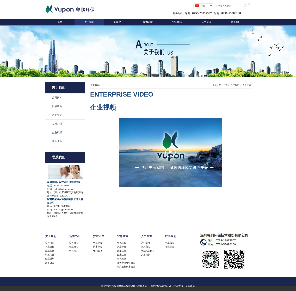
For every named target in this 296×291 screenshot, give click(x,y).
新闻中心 (74, 236)
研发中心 (97, 242)
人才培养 (145, 254)
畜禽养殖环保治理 (126, 262)
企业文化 (49, 250)
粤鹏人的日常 (148, 250)
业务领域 (122, 236)
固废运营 (121, 254)
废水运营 (121, 250)
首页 (225, 85)
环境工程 (121, 242)
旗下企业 (49, 262)
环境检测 (121, 258)
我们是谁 (145, 242)
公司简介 (49, 242)
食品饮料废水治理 (126, 266)
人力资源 (146, 236)
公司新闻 (73, 242)
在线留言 (169, 246)
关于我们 (235, 85)
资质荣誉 (49, 254)
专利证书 (97, 250)
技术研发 (98, 236)
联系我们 (170, 236)
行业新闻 (73, 246)
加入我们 (145, 246)
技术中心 (97, 246)
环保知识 (73, 250)
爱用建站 (190, 286)
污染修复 (121, 246)
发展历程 (49, 246)
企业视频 (247, 85)
